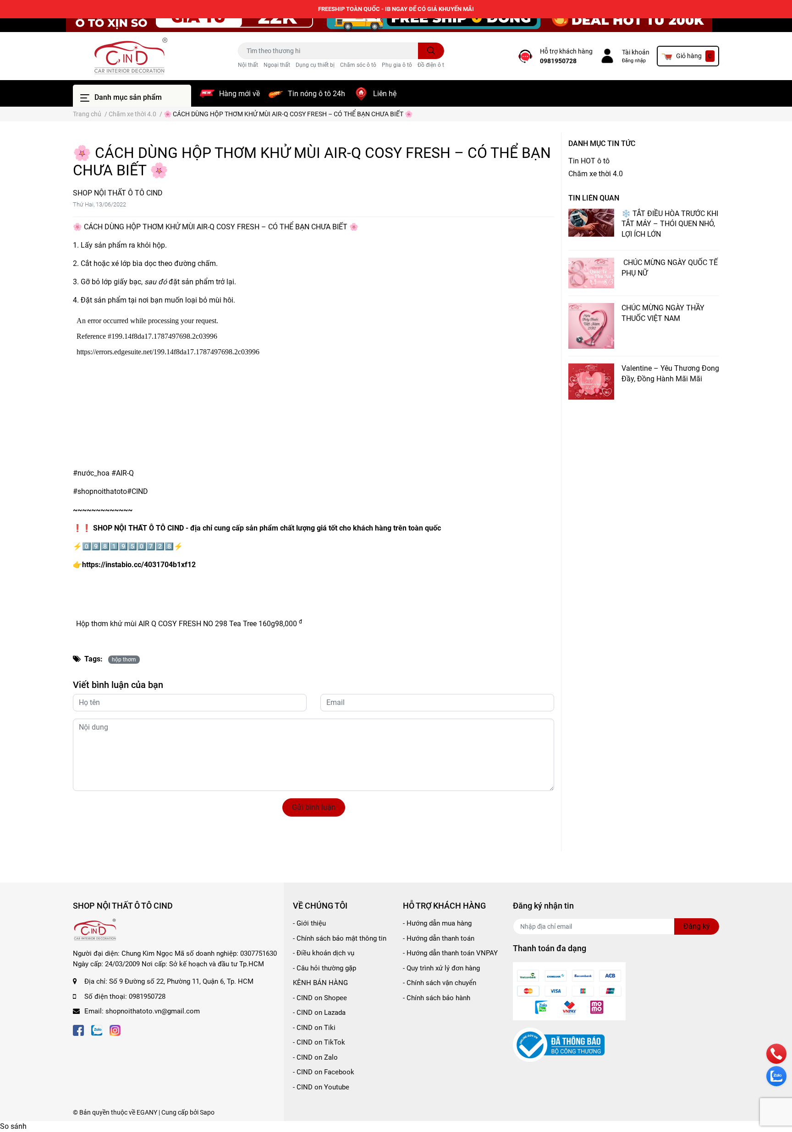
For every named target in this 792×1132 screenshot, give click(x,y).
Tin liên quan (593, 198)
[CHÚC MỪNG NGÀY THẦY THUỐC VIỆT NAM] (591, 326)
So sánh (13, 1126)
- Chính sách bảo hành (436, 998)
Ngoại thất (277, 65)
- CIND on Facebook (323, 1072)
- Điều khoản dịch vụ (323, 953)
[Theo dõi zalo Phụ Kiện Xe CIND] (96, 1029)
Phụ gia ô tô (397, 65)
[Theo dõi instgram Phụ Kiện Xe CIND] (115, 1029)
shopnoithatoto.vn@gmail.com (152, 1011)
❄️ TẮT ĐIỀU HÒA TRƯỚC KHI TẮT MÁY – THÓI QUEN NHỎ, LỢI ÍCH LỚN (670, 223)
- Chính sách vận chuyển (439, 983)
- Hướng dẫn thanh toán (438, 938)
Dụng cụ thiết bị (315, 65)
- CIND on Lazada (319, 1012)
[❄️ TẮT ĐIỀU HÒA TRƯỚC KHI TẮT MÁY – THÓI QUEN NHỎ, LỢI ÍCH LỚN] (591, 223)
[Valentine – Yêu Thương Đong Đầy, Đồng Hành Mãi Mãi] (591, 381)
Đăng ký (696, 926)
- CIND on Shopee (320, 998)
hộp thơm (124, 659)
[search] (431, 51)
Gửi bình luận (314, 807)
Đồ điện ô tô (432, 65)
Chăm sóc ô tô (358, 65)
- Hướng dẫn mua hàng (437, 923)
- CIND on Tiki (314, 1028)
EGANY (147, 1112)
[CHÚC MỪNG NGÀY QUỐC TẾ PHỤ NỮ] (591, 273)
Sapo (207, 1112)
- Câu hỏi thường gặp (324, 968)
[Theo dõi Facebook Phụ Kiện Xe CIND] (78, 1029)
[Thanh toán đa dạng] (569, 991)
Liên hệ (384, 93)
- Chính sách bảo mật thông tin (339, 938)
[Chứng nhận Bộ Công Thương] (559, 1044)
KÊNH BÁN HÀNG (320, 983)
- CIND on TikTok (319, 1042)
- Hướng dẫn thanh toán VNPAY (450, 953)
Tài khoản (635, 52)
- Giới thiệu (309, 923)
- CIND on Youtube (321, 1087)
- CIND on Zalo (315, 1057)
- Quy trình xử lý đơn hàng (441, 968)
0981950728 (558, 61)
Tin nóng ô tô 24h (316, 93)
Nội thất (248, 65)
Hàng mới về (239, 93)
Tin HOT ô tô (589, 161)
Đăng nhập (634, 61)
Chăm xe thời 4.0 (595, 173)
